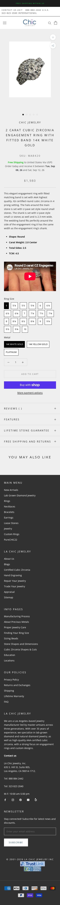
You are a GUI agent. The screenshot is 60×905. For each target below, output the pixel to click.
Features (12, 419)
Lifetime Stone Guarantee (26, 430)
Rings (7, 501)
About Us (9, 558)
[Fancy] (36, 799)
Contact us (10, 755)
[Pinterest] (20, 799)
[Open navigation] (4, 23)
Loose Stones (11, 523)
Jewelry (8, 528)
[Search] (49, 22)
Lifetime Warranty (14, 696)
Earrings (8, 517)
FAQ (6, 701)
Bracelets (9, 512)
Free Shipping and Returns (27, 441)
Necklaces (9, 506)
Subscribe (16, 842)
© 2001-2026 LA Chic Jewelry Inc (30, 859)
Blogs (7, 564)
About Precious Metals (16, 621)
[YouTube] (28, 799)
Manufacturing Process (17, 616)
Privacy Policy (11, 679)
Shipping (9, 690)
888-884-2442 (33, 10)
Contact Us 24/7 (12, 10)
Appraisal (9, 591)
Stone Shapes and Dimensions (21, 644)
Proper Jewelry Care (15, 627)
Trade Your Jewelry (14, 586)
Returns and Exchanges (17, 685)
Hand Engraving (13, 575)
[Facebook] (5, 799)
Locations (9, 660)
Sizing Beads (11, 638)
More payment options (30, 392)
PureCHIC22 (10, 539)
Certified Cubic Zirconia (17, 569)
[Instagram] (13, 799)
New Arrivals (11, 490)
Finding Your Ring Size (16, 632)
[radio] (6, 305)
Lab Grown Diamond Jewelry (20, 495)
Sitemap (8, 597)
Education (9, 655)
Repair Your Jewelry (15, 580)
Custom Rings (11, 534)
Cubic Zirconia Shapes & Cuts (20, 649)
